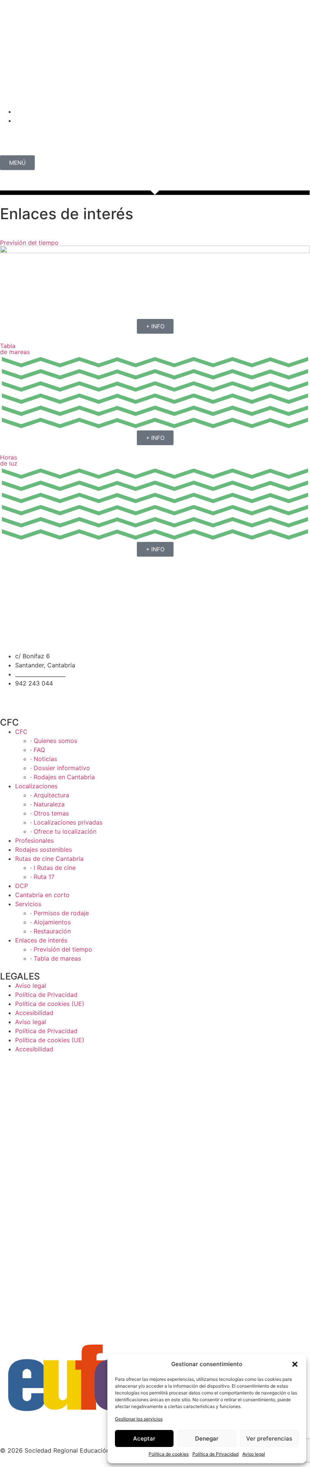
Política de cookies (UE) (49, 1003)
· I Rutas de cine (53, 867)
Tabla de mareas (15, 349)
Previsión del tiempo (29, 242)
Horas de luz (8, 460)
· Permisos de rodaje (59, 913)
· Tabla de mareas (55, 958)
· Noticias (43, 759)
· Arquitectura (49, 795)
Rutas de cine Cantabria (49, 858)
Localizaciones (36, 786)
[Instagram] (9, 95)
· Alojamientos (50, 922)
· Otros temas (49, 813)
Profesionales (34, 840)
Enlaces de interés (41, 940)
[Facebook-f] (30, 697)
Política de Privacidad (215, 1454)
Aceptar (144, 1438)
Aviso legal (253, 1454)
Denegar (207, 1438)
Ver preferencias (269, 1438)
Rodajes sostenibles (43, 849)
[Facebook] (30, 95)
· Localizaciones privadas (66, 822)
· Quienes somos (53, 740)
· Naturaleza (47, 804)
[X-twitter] (51, 95)
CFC (21, 731)
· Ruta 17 (42, 877)
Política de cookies (169, 1454)
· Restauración (50, 931)
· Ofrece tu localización (63, 831)
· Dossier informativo (60, 768)
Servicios (28, 904)
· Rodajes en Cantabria (62, 777)
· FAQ (37, 750)
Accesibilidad (34, 1013)
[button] (295, 1364)
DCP (21, 886)
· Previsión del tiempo (61, 949)
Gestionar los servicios (139, 1419)
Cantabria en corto (42, 895)
